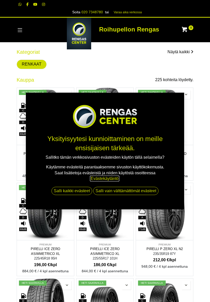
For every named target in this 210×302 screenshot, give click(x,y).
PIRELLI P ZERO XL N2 (164, 249)
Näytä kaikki (178, 52)
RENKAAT (31, 64)
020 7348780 (92, 12)
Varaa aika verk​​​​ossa (128, 12)
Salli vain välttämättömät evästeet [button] (126, 191)
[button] (186, 94)
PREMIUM (45, 244)
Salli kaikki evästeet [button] (72, 191)
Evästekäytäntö (105, 178)
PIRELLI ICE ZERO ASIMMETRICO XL (45, 251)
